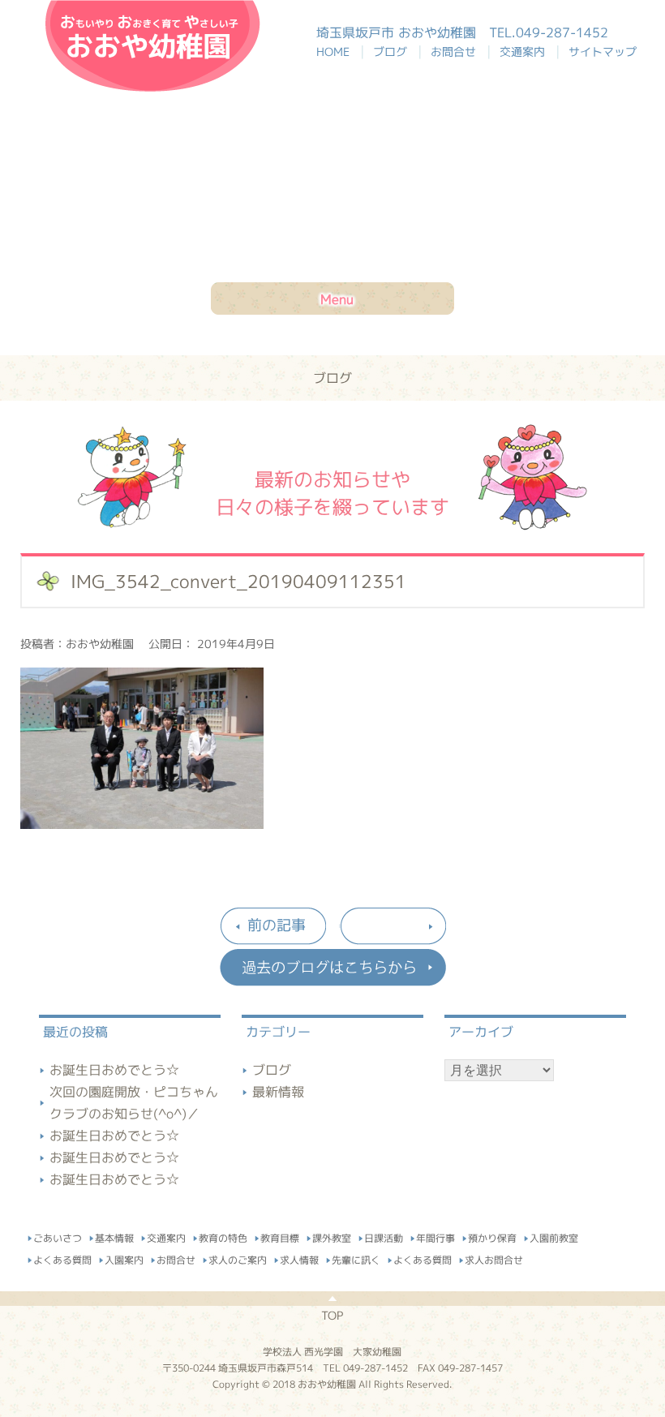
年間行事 (435, 1235)
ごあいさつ (57, 1235)
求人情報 (299, 1257)
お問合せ (457, 51)
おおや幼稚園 (152, 46)
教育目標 (279, 1235)
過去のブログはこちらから (332, 967)
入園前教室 (554, 1236)
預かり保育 (492, 1235)
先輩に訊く (356, 1257)
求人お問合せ (494, 1257)
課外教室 (331, 1235)
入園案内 (124, 1257)
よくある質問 (62, 1257)
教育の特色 (223, 1235)
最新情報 (278, 1092)
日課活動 (383, 1235)
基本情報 (114, 1235)
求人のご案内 (237, 1257)
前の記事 (276, 925)
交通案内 (525, 51)
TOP (332, 1315)
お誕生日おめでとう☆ (114, 1070)
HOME (340, 51)
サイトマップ (602, 51)
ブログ (393, 51)
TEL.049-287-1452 (548, 32)
